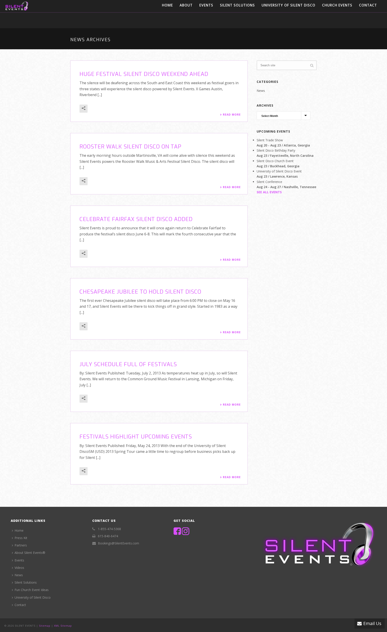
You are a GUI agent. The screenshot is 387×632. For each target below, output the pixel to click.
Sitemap (44, 625)
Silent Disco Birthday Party (276, 150)
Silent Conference (269, 182)
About (186, 5)
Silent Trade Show (270, 140)
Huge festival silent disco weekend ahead (144, 74)
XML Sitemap (63, 625)
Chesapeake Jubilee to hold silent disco (140, 291)
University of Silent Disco (288, 5)
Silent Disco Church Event (275, 161)
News (261, 91)
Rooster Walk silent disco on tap (130, 146)
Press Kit (21, 538)
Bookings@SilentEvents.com (118, 543)
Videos (19, 567)
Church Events (337, 5)
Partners (21, 545)
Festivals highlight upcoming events (136, 436)
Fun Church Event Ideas (32, 590)
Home (167, 5)
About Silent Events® (30, 552)
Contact (368, 5)
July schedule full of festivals (128, 364)
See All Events (269, 192)
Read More (232, 114)
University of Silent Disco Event (279, 171)
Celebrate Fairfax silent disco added (136, 219)
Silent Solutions (237, 5)
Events (206, 5)
